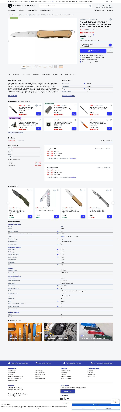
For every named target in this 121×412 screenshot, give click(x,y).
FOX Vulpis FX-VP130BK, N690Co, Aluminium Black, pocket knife (26, 109)
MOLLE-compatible (13, 288)
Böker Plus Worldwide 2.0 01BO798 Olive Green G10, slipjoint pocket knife (17, 211)
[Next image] (77, 41)
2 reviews (91, 29)
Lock (9, 301)
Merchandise (91, 374)
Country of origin (13, 239)
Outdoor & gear (39, 370)
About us (90, 370)
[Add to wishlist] (110, 51)
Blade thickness (12, 257)
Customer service (65, 370)
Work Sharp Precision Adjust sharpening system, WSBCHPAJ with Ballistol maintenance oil (28, 123)
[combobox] (109, 140)
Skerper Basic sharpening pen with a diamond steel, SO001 (98, 108)
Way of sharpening (13, 306)
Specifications (57, 74)
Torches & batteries (40, 374)
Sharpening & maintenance (15, 376)
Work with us (91, 376)
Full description (14, 74)
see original (73, 158)
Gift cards (90, 372)
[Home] (21, 5)
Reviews (36, 74)
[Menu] (118, 400)
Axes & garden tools (40, 372)
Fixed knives (11, 372)
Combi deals (26, 74)
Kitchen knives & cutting (14, 378)
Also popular (46, 74)
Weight (64, 89)
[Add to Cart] (38, 113)
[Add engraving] (110, 45)
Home (9, 14)
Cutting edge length (13, 254)
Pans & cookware (13, 380)
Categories (11, 10)
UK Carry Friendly (13, 244)
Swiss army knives (24, 14)
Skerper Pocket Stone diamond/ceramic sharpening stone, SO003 (62, 109)
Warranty (64, 372)
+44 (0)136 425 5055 (15, 388)
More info (87, 45)
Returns (63, 374)
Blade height (11, 249)
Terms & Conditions (66, 378)
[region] (42, 43)
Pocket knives (15, 14)
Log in (103, 7)
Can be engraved (13, 231)
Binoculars (37, 376)
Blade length (65, 83)
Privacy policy (66, 403)
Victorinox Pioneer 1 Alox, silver (45, 210)
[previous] (11, 203)
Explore (21, 10)
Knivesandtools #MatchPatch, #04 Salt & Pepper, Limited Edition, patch (63, 123)
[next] (110, 203)
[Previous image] (8, 41)
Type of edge (11, 285)
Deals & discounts (45, 10)
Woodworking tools (40, 378)
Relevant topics (70, 74)
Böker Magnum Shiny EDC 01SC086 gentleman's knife (97, 210)
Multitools (10, 374)
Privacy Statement (66, 376)
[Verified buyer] (55, 149)
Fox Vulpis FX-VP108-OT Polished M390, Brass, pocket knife (70, 211)
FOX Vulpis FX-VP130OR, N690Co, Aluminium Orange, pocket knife (98, 123)
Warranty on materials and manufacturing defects (22, 233)
